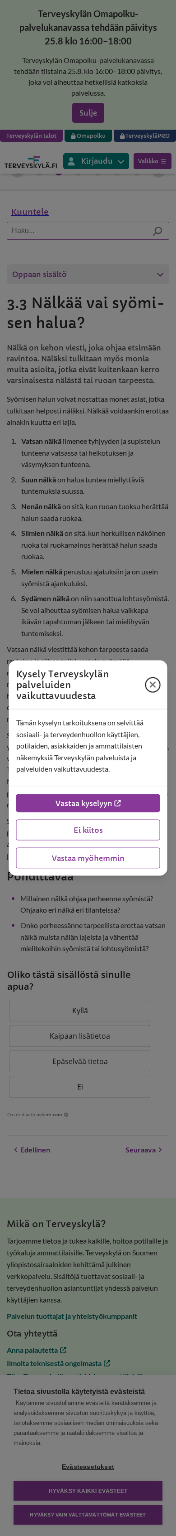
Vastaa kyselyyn (84, 802)
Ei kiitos (88, 829)
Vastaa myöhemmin (88, 857)
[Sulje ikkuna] (153, 684)
